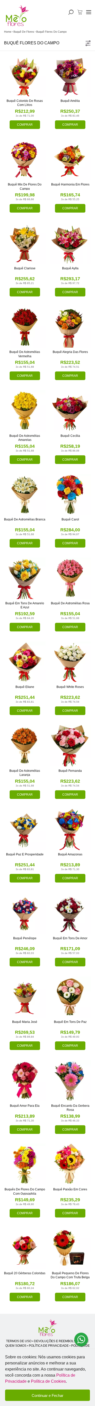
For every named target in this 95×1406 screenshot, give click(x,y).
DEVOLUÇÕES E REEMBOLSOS (57, 1341)
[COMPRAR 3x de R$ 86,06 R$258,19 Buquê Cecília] (70, 411)
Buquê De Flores (23, 31)
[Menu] (88, 12)
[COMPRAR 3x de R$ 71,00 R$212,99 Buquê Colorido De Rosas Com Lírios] (25, 76)
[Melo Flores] (47, 1328)
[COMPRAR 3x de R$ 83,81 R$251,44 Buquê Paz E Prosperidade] (25, 829)
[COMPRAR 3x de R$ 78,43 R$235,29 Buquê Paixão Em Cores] (70, 1164)
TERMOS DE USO (18, 1341)
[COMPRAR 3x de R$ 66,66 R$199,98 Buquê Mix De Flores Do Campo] (25, 159)
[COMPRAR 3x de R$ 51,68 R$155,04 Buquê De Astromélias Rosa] (70, 578)
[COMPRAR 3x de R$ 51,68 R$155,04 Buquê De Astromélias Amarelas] (25, 411)
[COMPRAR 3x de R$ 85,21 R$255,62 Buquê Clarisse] (25, 243)
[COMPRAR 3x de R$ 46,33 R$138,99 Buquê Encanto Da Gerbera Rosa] (70, 1080)
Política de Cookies (48, 1381)
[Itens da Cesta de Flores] (79, 12)
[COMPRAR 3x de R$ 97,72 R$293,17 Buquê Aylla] (70, 243)
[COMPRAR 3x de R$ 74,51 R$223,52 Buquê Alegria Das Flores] (70, 327)
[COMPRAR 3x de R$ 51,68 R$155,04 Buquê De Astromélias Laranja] (25, 745)
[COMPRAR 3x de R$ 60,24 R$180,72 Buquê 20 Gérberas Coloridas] (25, 1248)
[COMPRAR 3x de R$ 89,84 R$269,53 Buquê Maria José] (25, 997)
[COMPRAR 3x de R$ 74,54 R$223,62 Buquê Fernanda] (70, 745)
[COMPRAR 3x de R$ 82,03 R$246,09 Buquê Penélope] (25, 913)
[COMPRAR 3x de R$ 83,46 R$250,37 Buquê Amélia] (70, 76)
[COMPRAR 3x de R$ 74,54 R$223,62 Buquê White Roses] (70, 662)
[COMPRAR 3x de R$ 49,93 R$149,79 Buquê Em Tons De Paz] (70, 997)
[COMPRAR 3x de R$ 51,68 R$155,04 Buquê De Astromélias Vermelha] (25, 327)
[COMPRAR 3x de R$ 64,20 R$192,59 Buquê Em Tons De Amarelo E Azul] (25, 578)
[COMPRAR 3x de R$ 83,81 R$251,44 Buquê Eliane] (25, 662)
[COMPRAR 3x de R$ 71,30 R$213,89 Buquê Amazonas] (70, 829)
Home (7, 31)
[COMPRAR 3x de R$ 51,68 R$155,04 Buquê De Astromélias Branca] (25, 494)
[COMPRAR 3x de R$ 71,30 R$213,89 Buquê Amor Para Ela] (25, 1080)
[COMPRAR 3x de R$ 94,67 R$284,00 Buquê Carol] (70, 494)
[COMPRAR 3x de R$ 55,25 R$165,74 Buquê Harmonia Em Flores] (70, 159)
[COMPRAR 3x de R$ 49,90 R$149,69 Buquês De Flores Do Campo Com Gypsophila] (25, 1164)
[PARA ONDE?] (70, 12)
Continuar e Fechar (47, 1395)
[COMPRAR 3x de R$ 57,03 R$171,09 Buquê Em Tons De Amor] (70, 913)
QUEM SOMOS (15, 1345)
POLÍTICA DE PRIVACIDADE (49, 1345)
